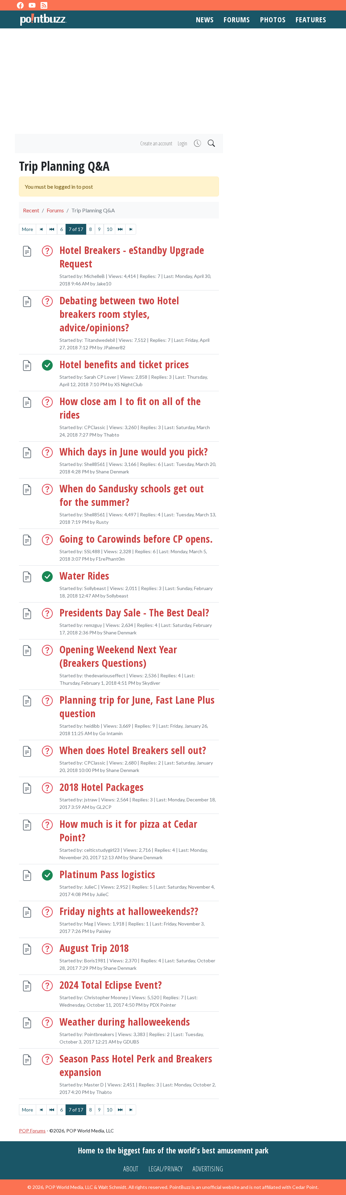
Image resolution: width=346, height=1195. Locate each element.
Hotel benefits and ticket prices (124, 364)
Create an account (156, 143)
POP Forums (32, 1130)
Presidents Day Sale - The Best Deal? (134, 613)
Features (311, 19)
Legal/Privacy (165, 1168)
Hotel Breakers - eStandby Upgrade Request (131, 257)
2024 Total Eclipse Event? (110, 985)
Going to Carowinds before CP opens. (136, 539)
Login (182, 143)
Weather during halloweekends (124, 1021)
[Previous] (51, 229)
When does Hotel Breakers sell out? (132, 750)
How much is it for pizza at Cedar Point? (128, 830)
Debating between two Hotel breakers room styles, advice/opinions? (119, 314)
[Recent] (197, 143)
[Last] (130, 229)
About (130, 1168)
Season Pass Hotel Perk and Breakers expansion (135, 1065)
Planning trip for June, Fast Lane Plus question (137, 706)
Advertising (208, 1168)
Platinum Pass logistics (107, 874)
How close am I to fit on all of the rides (130, 408)
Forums (237, 19)
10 (109, 229)
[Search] (211, 143)
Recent (31, 210)
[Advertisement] (173, 81)
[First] (41, 229)
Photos (273, 19)
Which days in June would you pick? (133, 452)
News (205, 19)
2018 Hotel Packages (101, 787)
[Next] (120, 229)
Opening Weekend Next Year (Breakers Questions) (118, 656)
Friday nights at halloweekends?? (128, 911)
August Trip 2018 (94, 948)
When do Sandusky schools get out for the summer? (131, 495)
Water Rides (84, 576)
